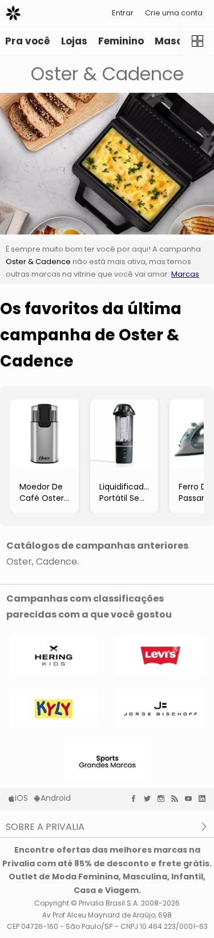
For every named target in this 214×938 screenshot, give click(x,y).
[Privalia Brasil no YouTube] (191, 798)
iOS (21, 798)
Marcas (185, 274)
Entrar (123, 12)
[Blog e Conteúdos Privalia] (177, 798)
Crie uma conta (174, 12)
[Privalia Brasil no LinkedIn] (205, 798)
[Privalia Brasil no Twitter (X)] (150, 798)
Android (56, 798)
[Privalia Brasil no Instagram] (164, 798)
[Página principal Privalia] (13, 13)
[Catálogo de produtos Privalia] (197, 41)
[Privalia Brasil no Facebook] (136, 798)
